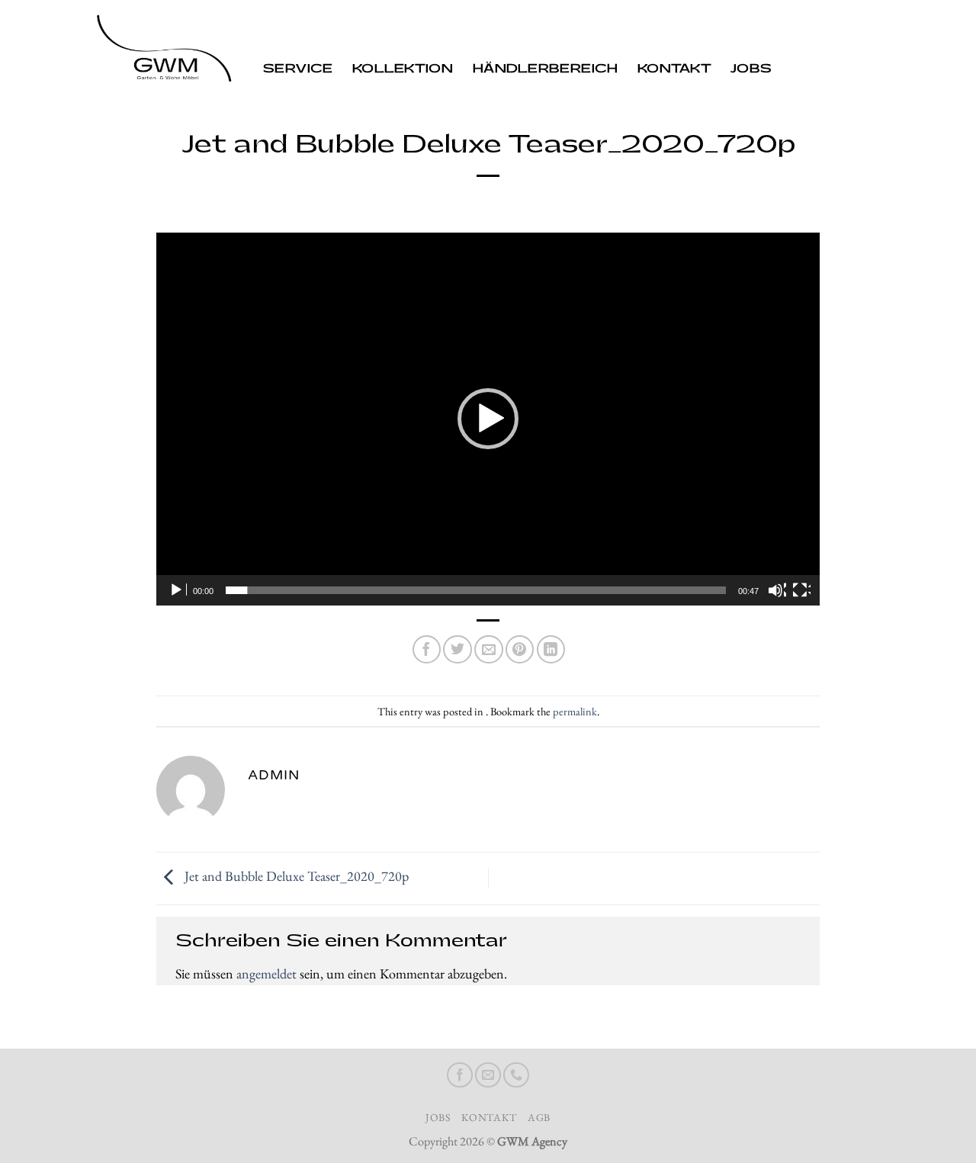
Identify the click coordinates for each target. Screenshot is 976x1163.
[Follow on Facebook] (460, 1075)
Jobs (751, 69)
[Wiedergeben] (178, 590)
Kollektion (402, 69)
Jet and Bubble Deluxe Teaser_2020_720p (295, 876)
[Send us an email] (488, 1075)
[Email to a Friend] (488, 649)
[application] (488, 419)
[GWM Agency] (164, 51)
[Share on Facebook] (427, 649)
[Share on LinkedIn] (551, 649)
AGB (539, 1117)
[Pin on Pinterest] (520, 649)
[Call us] (516, 1075)
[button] (488, 418)
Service (297, 69)
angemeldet (266, 973)
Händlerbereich (545, 69)
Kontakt (674, 69)
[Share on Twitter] (457, 649)
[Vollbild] (801, 590)
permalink (575, 711)
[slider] (476, 590)
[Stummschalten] (777, 590)
